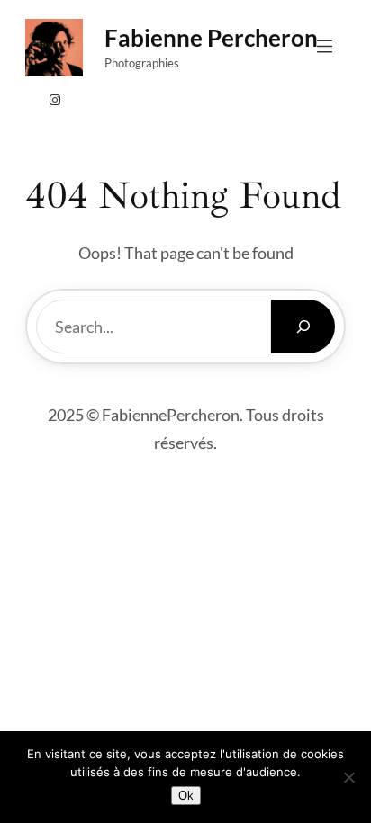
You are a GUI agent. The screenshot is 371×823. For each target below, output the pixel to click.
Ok (186, 795)
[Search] (303, 326)
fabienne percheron (211, 37)
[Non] (348, 777)
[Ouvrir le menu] (324, 46)
